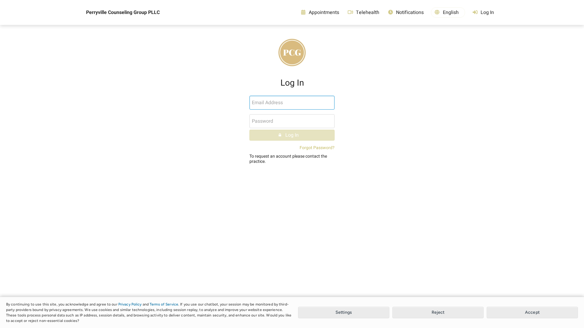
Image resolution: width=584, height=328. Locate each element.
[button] (448, 12)
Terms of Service (164, 304)
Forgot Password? (317, 148)
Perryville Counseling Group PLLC (123, 12)
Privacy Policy (130, 304)
